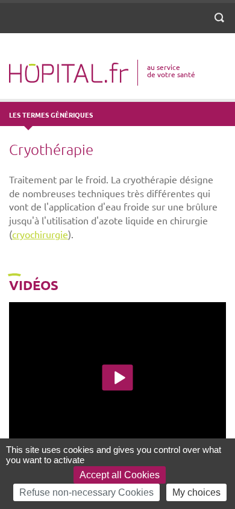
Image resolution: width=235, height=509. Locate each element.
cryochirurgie (40, 234)
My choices (196, 492)
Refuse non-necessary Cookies (86, 492)
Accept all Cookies (120, 475)
